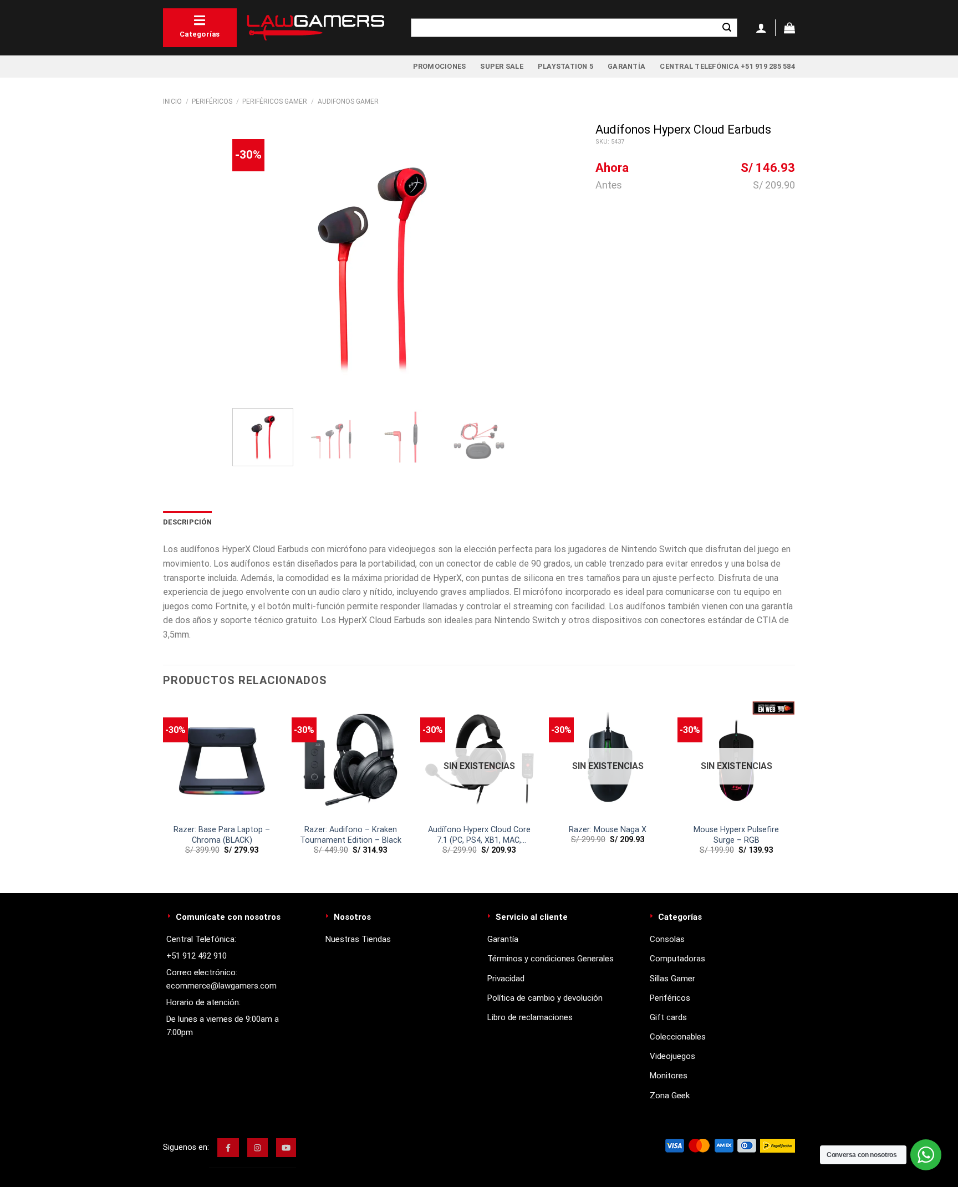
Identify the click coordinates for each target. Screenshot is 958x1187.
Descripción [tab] (187, 522)
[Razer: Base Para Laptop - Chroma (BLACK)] (222, 759)
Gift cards (668, 1017)
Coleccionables (678, 1037)
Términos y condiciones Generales (550, 959)
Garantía (626, 66)
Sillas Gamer (672, 979)
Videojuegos (672, 1056)
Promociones (439, 66)
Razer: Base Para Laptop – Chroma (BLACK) (222, 835)
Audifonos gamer (348, 101)
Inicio (172, 101)
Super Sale (501, 66)
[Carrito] (789, 28)
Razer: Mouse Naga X (607, 829)
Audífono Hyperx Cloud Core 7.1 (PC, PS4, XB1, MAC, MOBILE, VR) (479, 835)
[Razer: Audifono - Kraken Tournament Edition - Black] (350, 759)
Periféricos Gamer (274, 101)
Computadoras (677, 959)
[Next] (490, 261)
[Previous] (252, 261)
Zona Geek (670, 1096)
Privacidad (505, 979)
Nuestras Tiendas (358, 939)
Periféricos (212, 101)
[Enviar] (726, 27)
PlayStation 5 (565, 66)
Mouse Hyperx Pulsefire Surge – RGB (736, 835)
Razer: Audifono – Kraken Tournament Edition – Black (350, 835)
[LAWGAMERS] (315, 27)
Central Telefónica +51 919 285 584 (727, 66)
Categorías (200, 34)
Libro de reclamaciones (530, 1017)
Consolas (667, 939)
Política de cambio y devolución (545, 998)
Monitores (668, 1076)
